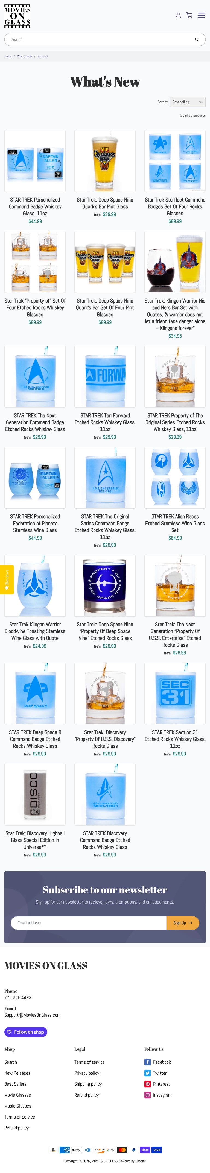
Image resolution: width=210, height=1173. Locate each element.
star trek (43, 56)
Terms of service (89, 1062)
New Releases (17, 1073)
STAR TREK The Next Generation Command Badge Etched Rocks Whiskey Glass (35, 422)
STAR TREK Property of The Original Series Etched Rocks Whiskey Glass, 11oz (175, 422)
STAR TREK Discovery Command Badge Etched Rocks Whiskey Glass (105, 840)
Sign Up (179, 923)
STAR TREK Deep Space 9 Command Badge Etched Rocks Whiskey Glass (35, 739)
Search (10, 1062)
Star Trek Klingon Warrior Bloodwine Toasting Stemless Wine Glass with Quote (35, 631)
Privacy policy (86, 1073)
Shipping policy (88, 1084)
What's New (24, 56)
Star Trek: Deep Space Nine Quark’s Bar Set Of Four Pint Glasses (105, 307)
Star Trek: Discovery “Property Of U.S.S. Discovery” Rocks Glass (105, 739)
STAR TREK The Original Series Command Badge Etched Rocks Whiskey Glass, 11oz (105, 526)
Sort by (163, 101)
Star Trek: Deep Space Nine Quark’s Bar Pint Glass (105, 203)
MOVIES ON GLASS (46, 965)
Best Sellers (15, 1084)
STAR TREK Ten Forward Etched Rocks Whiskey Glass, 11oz (105, 422)
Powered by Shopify (132, 1160)
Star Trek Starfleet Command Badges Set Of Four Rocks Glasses (175, 206)
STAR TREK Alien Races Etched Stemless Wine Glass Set (175, 523)
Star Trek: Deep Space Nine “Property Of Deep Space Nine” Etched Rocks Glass (105, 631)
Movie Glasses (17, 1095)
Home (7, 56)
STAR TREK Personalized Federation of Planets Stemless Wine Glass (35, 523)
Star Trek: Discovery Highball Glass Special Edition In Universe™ (35, 840)
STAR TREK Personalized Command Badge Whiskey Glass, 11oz (35, 206)
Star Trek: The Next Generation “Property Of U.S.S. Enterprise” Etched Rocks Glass (175, 634)
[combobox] (96, 39)
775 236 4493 (17, 997)
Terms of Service (19, 1117)
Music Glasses (17, 1106)
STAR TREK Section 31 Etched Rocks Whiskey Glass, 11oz (175, 739)
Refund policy (16, 1128)
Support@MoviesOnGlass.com (32, 1015)
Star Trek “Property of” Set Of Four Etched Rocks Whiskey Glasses (35, 307)
